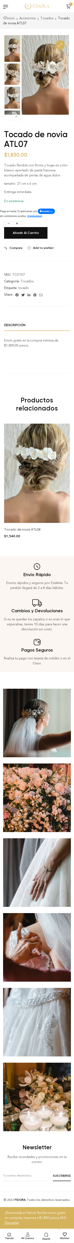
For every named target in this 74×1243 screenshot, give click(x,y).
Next (16, 118)
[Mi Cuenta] (28, 1234)
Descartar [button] (12, 1223)
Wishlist (64, 1238)
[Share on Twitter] (23, 294)
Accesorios (27, 18)
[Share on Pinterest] (34, 294)
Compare (16, 248)
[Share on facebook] (17, 294)
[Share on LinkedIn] (29, 294)
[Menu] (5, 7)
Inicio (11, 18)
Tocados (46, 18)
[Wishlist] (65, 1234)
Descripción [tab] (14, 325)
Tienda (9, 1238)
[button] (60, 45)
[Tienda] (9, 1234)
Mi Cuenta (27, 1238)
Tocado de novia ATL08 (22, 529)
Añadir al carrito (26, 233)
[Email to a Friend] (41, 294)
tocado (23, 288)
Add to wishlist (43, 248)
